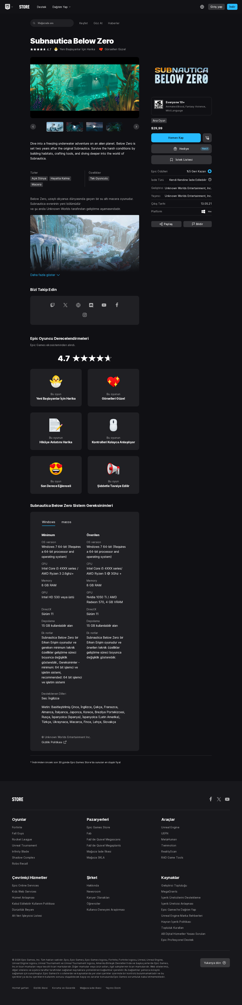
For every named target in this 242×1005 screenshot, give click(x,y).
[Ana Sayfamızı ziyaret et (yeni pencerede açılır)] (78, 305)
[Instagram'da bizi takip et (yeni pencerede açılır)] (84, 315)
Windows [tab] (48, 522)
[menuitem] (84, 23)
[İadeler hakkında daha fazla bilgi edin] (210, 180)
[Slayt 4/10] (114, 127)
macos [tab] (66, 522)
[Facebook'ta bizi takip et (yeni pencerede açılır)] (116, 305)
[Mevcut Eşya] (55, 127)
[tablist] (85, 522)
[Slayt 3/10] (94, 127)
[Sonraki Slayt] (136, 126)
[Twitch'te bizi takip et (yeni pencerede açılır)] (52, 305)
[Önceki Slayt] (33, 126)
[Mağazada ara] (34, 23)
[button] (84, 274)
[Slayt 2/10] (74, 127)
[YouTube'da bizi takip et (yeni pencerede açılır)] (104, 305)
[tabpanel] (85, 605)
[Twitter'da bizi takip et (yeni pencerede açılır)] (65, 305)
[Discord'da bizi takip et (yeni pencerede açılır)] (91, 305)
